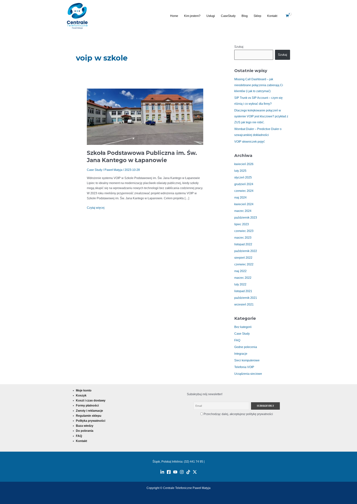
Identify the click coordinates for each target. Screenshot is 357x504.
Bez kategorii (243, 327)
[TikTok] (188, 472)
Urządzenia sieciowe (248, 373)
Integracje (240, 353)
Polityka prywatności (90, 420)
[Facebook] (169, 472)
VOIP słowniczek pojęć (249, 141)
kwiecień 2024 (243, 204)
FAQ (237, 340)
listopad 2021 (243, 291)
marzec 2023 (242, 237)
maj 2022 (240, 271)
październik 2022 (245, 251)
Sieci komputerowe (247, 360)
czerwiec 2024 (243, 190)
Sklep (257, 15)
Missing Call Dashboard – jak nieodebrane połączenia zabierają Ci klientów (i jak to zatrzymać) (258, 85)
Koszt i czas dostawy (90, 400)
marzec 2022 (242, 277)
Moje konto (83, 390)
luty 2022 (240, 284)
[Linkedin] (162, 472)
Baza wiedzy (84, 425)
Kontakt (272, 15)
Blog (245, 15)
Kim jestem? (192, 15)
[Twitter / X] (195, 472)
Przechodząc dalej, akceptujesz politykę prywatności (238, 414)
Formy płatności (87, 405)
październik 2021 (245, 297)
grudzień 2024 (243, 184)
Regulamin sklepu (88, 415)
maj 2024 (240, 197)
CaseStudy (228, 15)
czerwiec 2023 (243, 231)
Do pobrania (84, 430)
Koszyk (81, 395)
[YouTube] (175, 472)
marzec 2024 (242, 210)
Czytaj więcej (95, 207)
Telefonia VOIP (244, 367)
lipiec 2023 (241, 224)
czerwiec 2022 (243, 264)
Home (174, 15)
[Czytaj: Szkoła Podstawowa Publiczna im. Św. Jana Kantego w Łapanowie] (145, 116)
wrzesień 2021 (244, 304)
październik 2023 (245, 217)
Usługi (210, 15)
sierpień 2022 (243, 257)
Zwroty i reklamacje (89, 410)
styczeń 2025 (243, 177)
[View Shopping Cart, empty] (287, 16)
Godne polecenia (245, 347)
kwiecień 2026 (243, 164)
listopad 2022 (243, 244)
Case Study (94, 169)
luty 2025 (240, 170)
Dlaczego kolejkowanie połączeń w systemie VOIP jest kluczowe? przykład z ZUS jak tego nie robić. (261, 116)
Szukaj (238, 46)
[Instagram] (182, 472)
